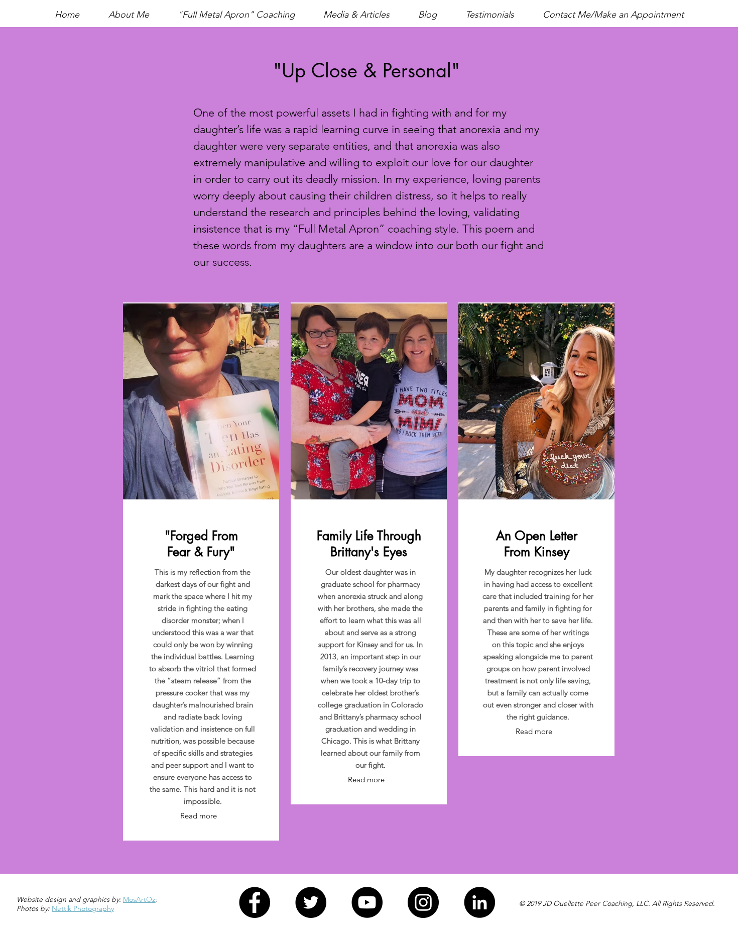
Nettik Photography (83, 908)
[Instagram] (423, 902)
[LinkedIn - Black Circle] (479, 902)
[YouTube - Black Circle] (367, 902)
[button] (128, 14)
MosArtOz (139, 899)
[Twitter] (310, 902)
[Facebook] (254, 902)
